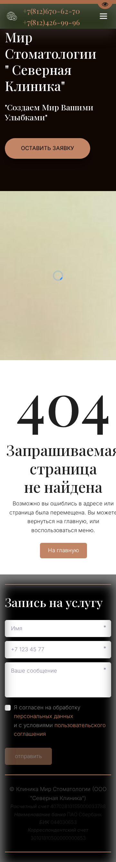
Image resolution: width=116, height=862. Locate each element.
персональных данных (43, 716)
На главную (63, 550)
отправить (28, 756)
